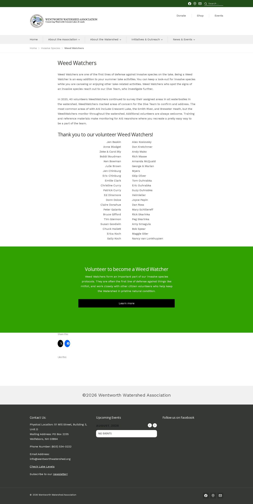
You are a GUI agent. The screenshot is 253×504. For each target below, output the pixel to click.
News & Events (182, 39)
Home (34, 39)
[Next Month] (155, 425)
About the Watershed (104, 39)
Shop (200, 15)
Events (219, 15)
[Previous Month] (150, 425)
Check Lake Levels (42, 466)
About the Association (62, 39)
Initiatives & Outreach (145, 39)
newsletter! (60, 474)
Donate (181, 15)
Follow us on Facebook (178, 417)
